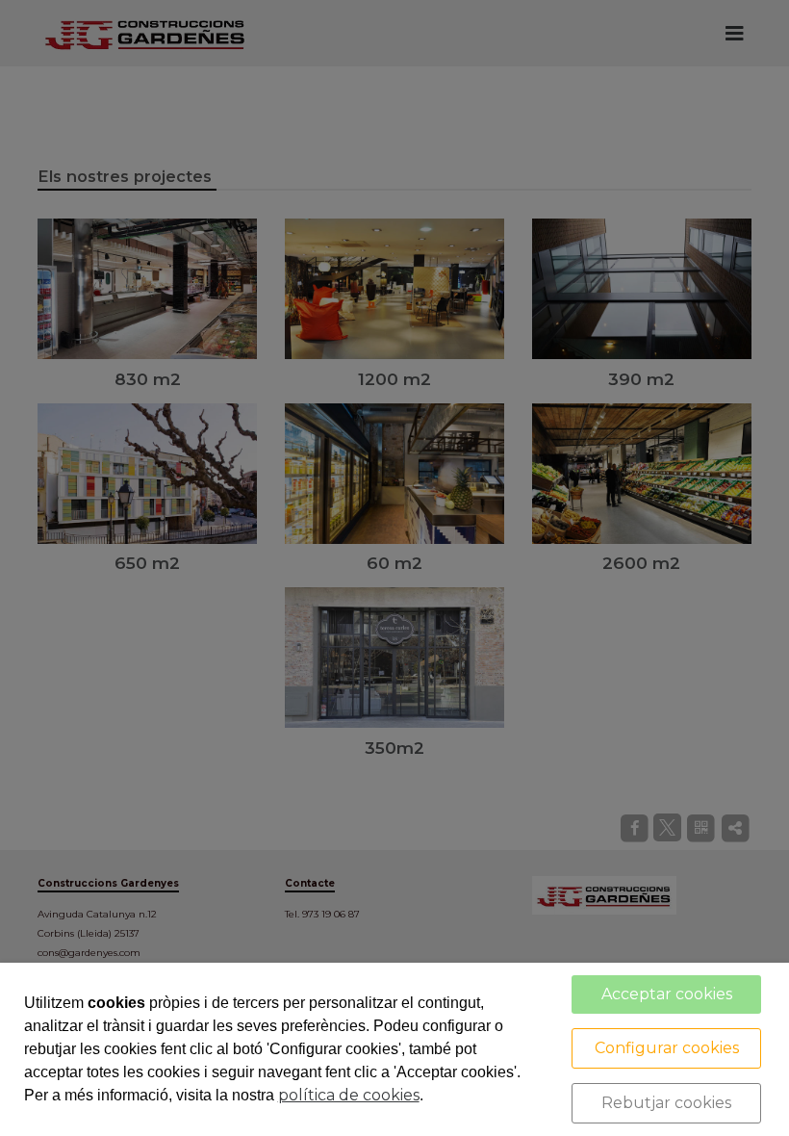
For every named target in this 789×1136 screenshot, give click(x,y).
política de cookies (349, 1095)
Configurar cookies (667, 1048)
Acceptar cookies (666, 994)
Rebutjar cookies (666, 1103)
